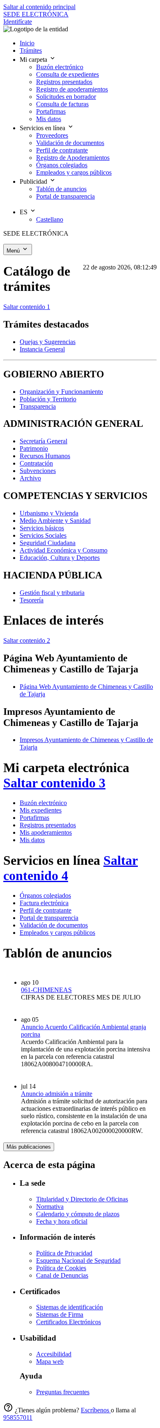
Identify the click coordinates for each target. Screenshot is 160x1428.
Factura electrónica (44, 902)
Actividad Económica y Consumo (63, 550)
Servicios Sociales (43, 535)
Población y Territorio (48, 399)
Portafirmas (34, 817)
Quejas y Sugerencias (47, 341)
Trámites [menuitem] (31, 50)
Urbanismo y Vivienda (49, 513)
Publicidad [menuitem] (34, 181)
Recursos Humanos (45, 455)
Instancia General (42, 349)
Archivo (30, 478)
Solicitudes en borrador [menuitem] (66, 96)
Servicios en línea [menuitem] (43, 127)
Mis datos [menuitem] (48, 118)
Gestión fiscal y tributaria (52, 592)
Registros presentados (48, 825)
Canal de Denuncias (62, 1275)
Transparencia (38, 406)
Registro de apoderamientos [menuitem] (72, 89)
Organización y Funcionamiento (61, 391)
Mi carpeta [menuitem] (34, 59)
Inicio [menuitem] (27, 43)
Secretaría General (43, 441)
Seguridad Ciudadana (47, 542)
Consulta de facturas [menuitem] (62, 104)
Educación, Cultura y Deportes (60, 557)
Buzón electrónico (43, 802)
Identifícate (17, 21)
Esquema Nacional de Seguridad (78, 1260)
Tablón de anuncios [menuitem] (61, 188)
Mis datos (32, 839)
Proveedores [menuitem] (52, 135)
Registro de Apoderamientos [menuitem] (73, 157)
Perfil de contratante (45, 910)
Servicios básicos (42, 527)
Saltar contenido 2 (26, 640)
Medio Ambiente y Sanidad (55, 520)
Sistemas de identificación (69, 1307)
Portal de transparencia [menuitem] (65, 196)
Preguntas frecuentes (62, 1391)
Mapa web (50, 1361)
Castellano (49, 219)
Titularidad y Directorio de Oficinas (82, 1199)
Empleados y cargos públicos (57, 932)
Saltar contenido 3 (54, 782)
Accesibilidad (53, 1354)
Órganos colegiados (45, 895)
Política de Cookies (61, 1267)
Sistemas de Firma (59, 1314)
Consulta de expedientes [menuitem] (67, 74)
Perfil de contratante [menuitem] (62, 150)
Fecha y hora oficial (61, 1221)
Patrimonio (34, 448)
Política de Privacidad (64, 1253)
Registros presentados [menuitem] (64, 81)
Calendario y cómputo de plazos (77, 1213)
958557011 (17, 1417)
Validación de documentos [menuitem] (70, 142)
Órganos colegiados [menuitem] (61, 165)
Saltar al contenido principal (39, 6)
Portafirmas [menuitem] (51, 111)
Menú (14, 251)
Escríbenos (96, 1410)
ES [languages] (24, 211)
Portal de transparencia (49, 917)
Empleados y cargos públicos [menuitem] (74, 172)
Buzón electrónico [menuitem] (59, 66)
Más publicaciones (29, 1147)
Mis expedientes (41, 810)
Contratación (36, 463)
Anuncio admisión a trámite (56, 1093)
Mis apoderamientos (46, 832)
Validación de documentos (54, 925)
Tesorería (31, 600)
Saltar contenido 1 (26, 306)
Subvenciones (38, 470)
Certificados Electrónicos (68, 1321)
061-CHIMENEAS (46, 989)
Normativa (50, 1206)
